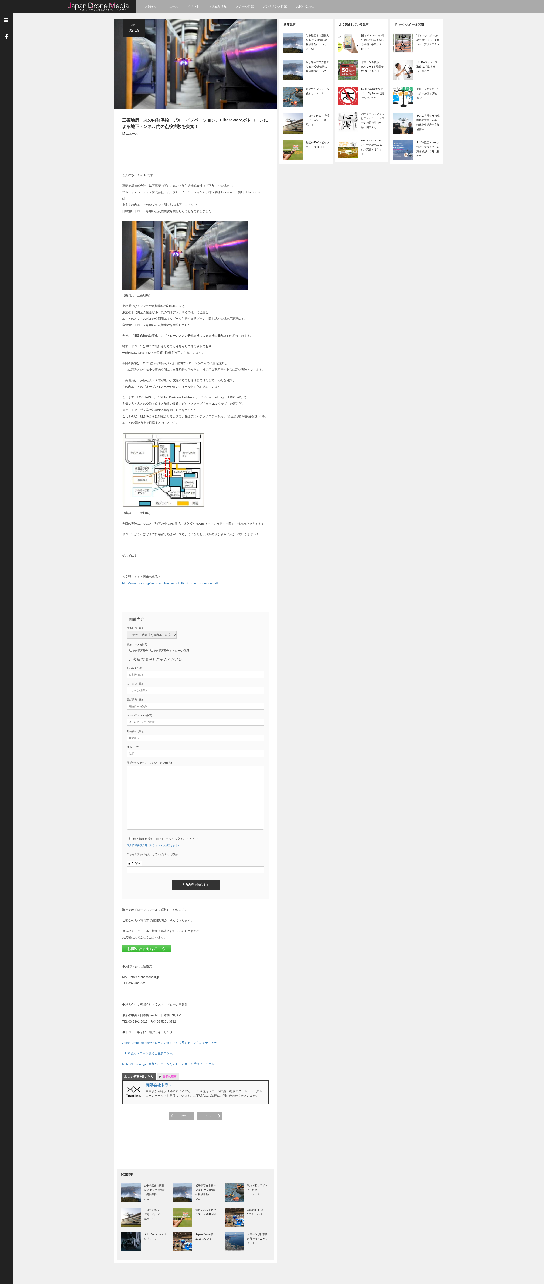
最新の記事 (170, 1076)
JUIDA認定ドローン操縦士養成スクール (148, 1053)
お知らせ (151, 6)
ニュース (172, 6)
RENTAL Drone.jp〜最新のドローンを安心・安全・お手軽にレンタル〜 (169, 1064)
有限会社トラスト (161, 1085)
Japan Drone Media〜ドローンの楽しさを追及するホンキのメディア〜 (169, 1042)
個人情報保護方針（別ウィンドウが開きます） (153, 845)
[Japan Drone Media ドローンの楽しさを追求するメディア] (99, 6)
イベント (193, 6)
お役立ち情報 (218, 6)
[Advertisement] (202, 153)
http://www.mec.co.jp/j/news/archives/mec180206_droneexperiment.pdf (170, 583)
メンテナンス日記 (275, 6)
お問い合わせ (305, 6)
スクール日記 (245, 6)
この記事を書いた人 (140, 1076)
